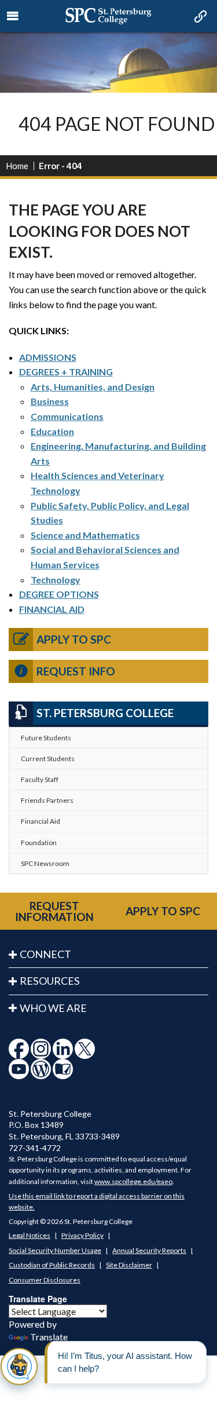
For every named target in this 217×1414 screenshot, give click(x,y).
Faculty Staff (39, 779)
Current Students (48, 758)
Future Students (46, 737)
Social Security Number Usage (55, 1250)
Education (52, 431)
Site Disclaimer (129, 1264)
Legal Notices (29, 1235)
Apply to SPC (73, 639)
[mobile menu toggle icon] (13, 16)
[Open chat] (19, 1366)
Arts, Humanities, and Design (93, 386)
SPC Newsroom (45, 863)
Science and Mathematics (85, 534)
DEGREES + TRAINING (66, 371)
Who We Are (53, 1008)
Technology (55, 579)
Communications (67, 416)
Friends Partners (47, 800)
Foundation (39, 842)
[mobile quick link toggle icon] (199, 17)
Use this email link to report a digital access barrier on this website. (97, 1201)
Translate (49, 1336)
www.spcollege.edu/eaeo (133, 1181)
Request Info (75, 671)
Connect (45, 954)
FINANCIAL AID (51, 609)
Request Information (54, 911)
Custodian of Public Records (52, 1264)
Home (17, 165)
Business (50, 401)
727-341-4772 (35, 1148)
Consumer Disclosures (44, 1280)
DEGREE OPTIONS (59, 594)
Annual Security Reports (149, 1250)
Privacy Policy (82, 1235)
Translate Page (38, 1299)
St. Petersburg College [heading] (105, 712)
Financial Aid (40, 821)
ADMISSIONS (47, 357)
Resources (50, 980)
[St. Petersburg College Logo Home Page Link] (108, 16)
